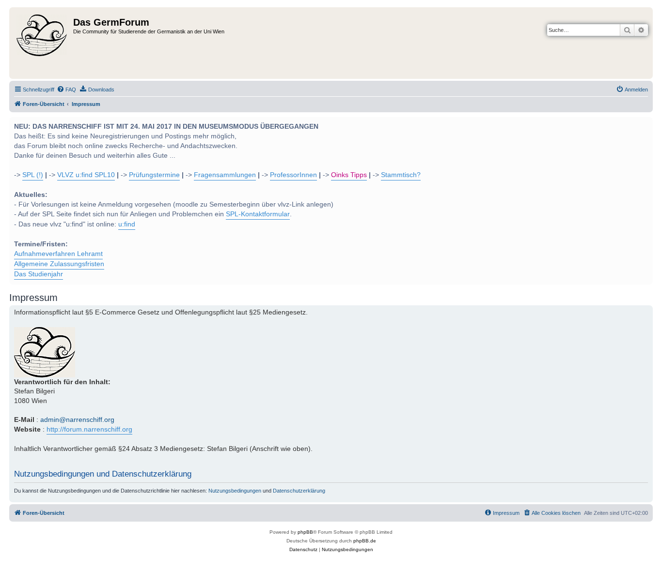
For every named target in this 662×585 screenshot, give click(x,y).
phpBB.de (364, 540)
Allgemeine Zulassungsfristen (59, 264)
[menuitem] (66, 89)
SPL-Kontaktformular (258, 214)
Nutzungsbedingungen (234, 491)
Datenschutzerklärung (299, 491)
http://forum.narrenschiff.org (89, 429)
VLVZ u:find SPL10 (86, 175)
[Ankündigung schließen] (644, 123)
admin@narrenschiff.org (77, 419)
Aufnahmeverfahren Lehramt (58, 253)
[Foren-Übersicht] (42, 43)
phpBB (305, 532)
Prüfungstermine (154, 175)
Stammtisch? (401, 175)
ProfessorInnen (293, 175)
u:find (126, 224)
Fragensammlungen (225, 175)
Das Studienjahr (38, 274)
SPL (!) (32, 175)
